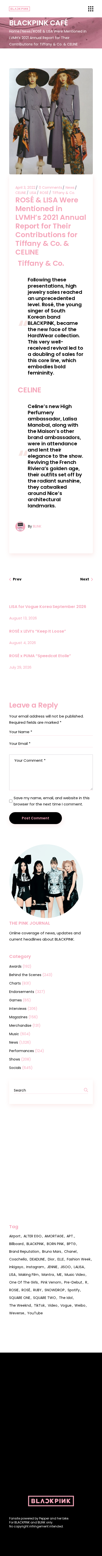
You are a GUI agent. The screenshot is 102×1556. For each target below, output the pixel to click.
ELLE (60, 1259)
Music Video (75, 1274)
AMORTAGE (54, 1236)
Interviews (17, 1008)
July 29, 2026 (20, 667)
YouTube (35, 1313)
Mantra (48, 1274)
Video (52, 1305)
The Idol (66, 1297)
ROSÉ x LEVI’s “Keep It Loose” (37, 631)
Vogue (66, 1305)
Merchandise (20, 1025)
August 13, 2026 (23, 618)
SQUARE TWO (44, 1297)
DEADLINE (37, 1259)
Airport (15, 1236)
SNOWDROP (55, 1290)
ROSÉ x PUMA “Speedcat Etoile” (40, 656)
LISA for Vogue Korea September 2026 (47, 606)
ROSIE (14, 1290)
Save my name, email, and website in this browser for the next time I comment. (52, 801)
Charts (15, 983)
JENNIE (52, 1266)
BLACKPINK (35, 1243)
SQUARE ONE (19, 1297)
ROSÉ (44, 192)
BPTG (71, 1243)
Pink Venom (51, 1282)
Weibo (80, 1305)
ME (59, 1274)
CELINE (20, 192)
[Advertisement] (51, 1164)
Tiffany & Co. (63, 192)
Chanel (70, 1251)
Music (14, 1033)
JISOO (65, 1266)
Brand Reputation (24, 1251)
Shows (14, 1059)
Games (15, 1000)
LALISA (79, 1266)
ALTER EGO (33, 1236)
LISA (33, 192)
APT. (70, 1236)
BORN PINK (55, 1243)
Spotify (74, 1290)
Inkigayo (16, 1266)
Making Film (29, 1274)
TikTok (39, 1305)
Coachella (18, 1259)
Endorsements (21, 991)
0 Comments (50, 187)
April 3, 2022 (25, 187)
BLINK (37, 526)
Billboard (16, 1243)
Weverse (16, 1313)
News (26, 31)
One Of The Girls (23, 1282)
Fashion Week (79, 1259)
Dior (51, 1259)
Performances (21, 1050)
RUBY (37, 1290)
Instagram (35, 1266)
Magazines (18, 1017)
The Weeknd (20, 1305)
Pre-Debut (73, 1282)
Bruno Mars (51, 1251)
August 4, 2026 (22, 642)
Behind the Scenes (25, 974)
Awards (15, 966)
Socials (15, 1067)
